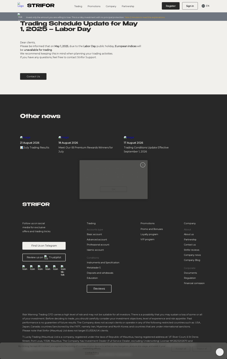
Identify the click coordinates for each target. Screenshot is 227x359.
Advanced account (97, 239)
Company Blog (192, 260)
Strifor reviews (191, 250)
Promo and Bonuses (152, 229)
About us (189, 234)
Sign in (190, 5)
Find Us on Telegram (44, 245)
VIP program (147, 239)
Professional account (98, 244)
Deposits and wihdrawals (100, 273)
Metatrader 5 (94, 267)
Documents (190, 273)
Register (171, 5)
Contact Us (33, 76)
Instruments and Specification (103, 262)
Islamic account (95, 250)
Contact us (190, 244)
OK (113, 189)
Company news (192, 255)
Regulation (190, 278)
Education (92, 278)
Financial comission (194, 283)
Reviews (99, 288)
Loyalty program (149, 234)
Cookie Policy (92, 352)
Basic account (94, 234)
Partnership (128, 6)
